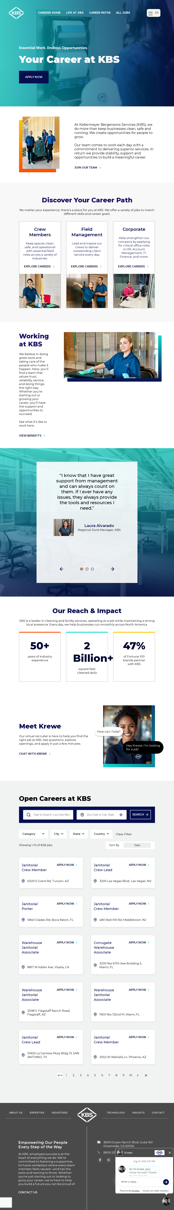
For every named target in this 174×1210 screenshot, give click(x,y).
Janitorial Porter (30, 906)
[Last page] (146, 1075)
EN (151, 12)
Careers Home (49, 12)
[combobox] (101, 814)
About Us (15, 1112)
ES (157, 12)
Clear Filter (124, 834)
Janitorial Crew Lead (103, 867)
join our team (85, 167)
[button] (61, 569)
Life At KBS (75, 12)
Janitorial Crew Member (34, 867)
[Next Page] (138, 1075)
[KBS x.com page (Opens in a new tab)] (108, 1160)
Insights (138, 1112)
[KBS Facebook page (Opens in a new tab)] (100, 1160)
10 (130, 1075)
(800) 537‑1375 (113, 1152)
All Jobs (123, 12)
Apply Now (33, 77)
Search (138, 814)
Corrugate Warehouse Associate (104, 947)
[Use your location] (121, 814)
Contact (158, 1112)
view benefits (30, 435)
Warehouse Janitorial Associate (32, 947)
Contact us (27, 1192)
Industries (60, 1112)
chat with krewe (33, 753)
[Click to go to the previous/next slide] (81, 569)
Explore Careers (37, 266)
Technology (116, 1112)
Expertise (37, 1112)
